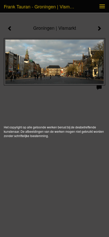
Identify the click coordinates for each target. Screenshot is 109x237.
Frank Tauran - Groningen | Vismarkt (40, 6)
